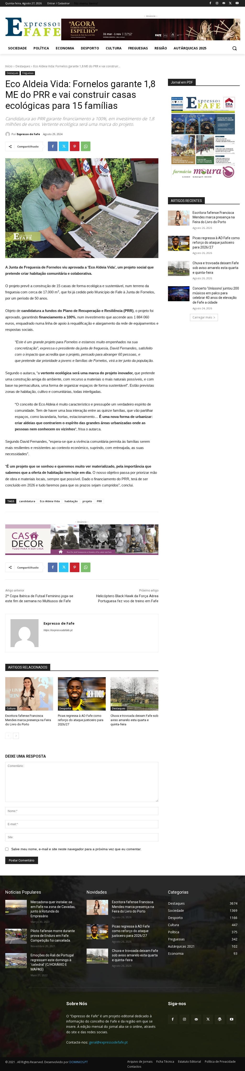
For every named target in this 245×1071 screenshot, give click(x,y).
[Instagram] (217, 3)
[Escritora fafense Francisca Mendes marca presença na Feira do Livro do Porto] (29, 694)
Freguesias (27, 73)
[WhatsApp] (85, 146)
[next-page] (16, 736)
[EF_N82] (204, 135)
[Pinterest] (74, 146)
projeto (87, 501)
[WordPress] (219, 1019)
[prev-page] (8, 736)
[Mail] (224, 3)
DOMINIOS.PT (78, 1062)
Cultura (11, 708)
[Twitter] (230, 3)
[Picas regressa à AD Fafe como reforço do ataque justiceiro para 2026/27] (82, 694)
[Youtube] (237, 3)
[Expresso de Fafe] (8, 134)
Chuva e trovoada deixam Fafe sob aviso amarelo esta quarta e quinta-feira (134, 720)
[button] (234, 48)
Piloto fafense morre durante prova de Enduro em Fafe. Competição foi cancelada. (53, 935)
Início (8, 66)
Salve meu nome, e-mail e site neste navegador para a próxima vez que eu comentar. (76, 849)
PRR (99, 501)
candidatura (27, 501)
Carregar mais (202, 317)
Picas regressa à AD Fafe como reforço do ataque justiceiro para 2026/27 (80, 720)
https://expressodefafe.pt (58, 630)
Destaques (23, 66)
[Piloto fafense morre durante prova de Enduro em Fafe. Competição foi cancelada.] (16, 936)
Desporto (65, 708)
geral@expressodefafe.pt (108, 1042)
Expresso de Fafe (28, 134)
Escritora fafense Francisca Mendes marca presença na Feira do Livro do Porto (28, 720)
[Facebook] (210, 3)
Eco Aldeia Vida (50, 501)
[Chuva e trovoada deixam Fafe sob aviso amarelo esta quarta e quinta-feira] (134, 694)
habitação (71, 501)
